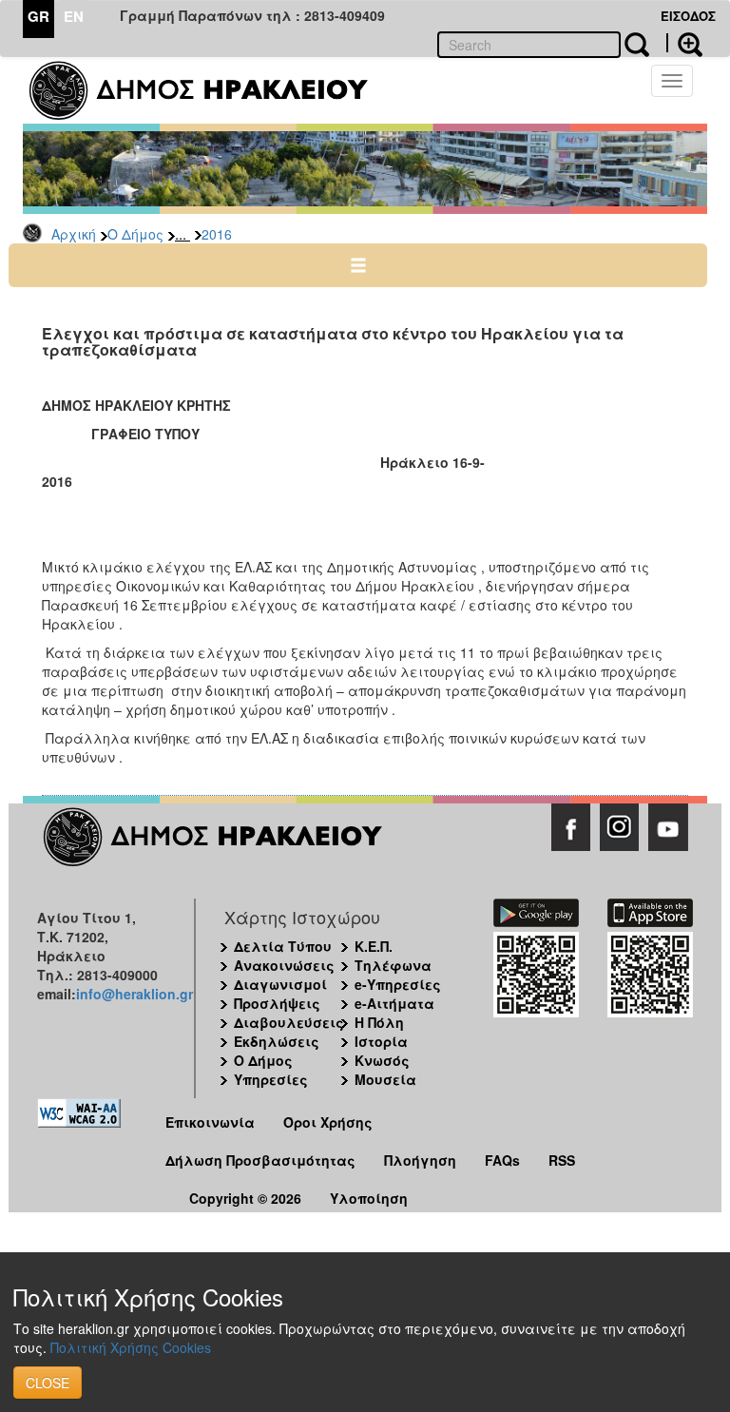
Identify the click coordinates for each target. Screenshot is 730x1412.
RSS (561, 1160)
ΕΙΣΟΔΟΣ (688, 16)
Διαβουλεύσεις (289, 1022)
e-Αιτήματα (394, 1003)
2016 (217, 233)
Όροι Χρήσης (328, 1122)
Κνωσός (382, 1060)
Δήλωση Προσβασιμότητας (260, 1160)
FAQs (502, 1160)
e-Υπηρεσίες (398, 984)
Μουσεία (385, 1079)
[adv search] (684, 42)
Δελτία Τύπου (283, 946)
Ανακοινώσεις (284, 965)
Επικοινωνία (210, 1122)
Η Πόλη (379, 1022)
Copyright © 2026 (245, 1198)
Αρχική (73, 233)
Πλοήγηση (420, 1160)
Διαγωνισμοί (280, 984)
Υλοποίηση (369, 1198)
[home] (210, 90)
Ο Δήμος (135, 233)
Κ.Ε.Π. (374, 946)
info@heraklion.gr (134, 993)
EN (74, 16)
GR (38, 16)
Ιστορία (381, 1041)
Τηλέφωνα (393, 965)
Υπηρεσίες (271, 1079)
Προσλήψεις (277, 1003)
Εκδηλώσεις (276, 1041)
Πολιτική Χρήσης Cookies (130, 1347)
